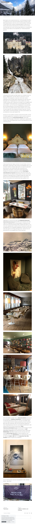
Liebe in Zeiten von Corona (23, 509)
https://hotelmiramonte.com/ (9, 221)
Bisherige (5, 507)
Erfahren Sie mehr (10, 520)
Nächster (19, 507)
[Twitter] (27, 513)
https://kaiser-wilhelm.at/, (8, 430)
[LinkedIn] (29, 513)
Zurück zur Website (7, 513)
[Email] (31, 513)
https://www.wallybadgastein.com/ (10, 427)
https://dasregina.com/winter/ (9, 172)
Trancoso (5, 509)
